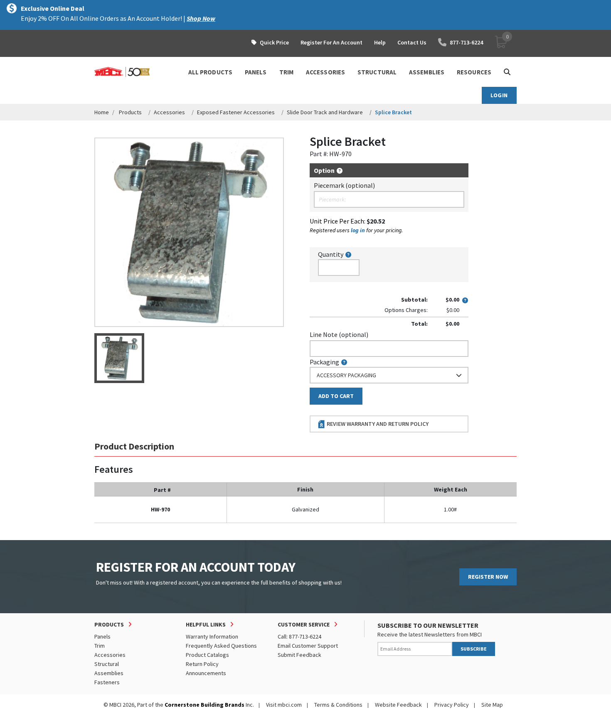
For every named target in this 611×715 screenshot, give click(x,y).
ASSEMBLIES (426, 72)
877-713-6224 (466, 42)
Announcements (206, 673)
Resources (474, 72)
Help (380, 42)
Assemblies (108, 673)
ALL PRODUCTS (210, 72)
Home (101, 112)
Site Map (492, 704)
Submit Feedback (299, 654)
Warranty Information (212, 636)
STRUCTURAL (377, 72)
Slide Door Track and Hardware (325, 112)
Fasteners (107, 682)
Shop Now (201, 18)
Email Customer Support (308, 645)
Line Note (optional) (339, 334)
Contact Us (411, 42)
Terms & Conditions (338, 704)
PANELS (256, 72)
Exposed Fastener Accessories (236, 112)
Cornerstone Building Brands (204, 704)
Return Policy (202, 664)
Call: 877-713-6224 (299, 636)
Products (130, 112)
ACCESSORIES (325, 72)
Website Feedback (398, 704)
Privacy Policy (451, 704)
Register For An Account (331, 42)
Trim (99, 645)
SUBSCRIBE (474, 649)
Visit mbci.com (284, 704)
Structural (106, 664)
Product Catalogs (207, 654)
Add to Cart (336, 396)
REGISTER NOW (488, 576)
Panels (102, 636)
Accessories (169, 112)
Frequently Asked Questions (221, 645)
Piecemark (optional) (344, 185)
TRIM (286, 72)
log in (358, 230)
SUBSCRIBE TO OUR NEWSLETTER (427, 625)
